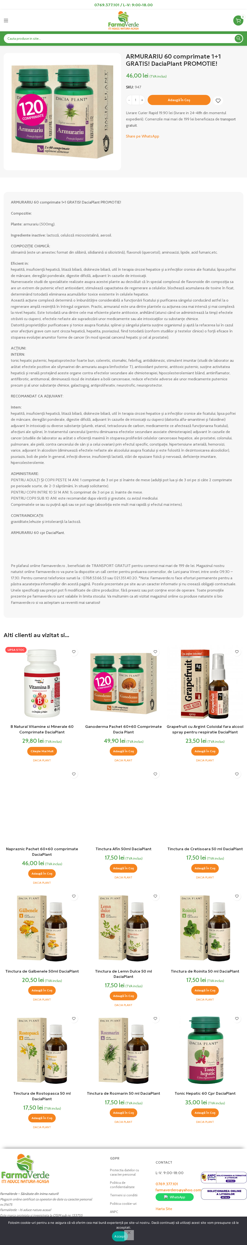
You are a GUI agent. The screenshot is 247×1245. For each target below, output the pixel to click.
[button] (123, 751)
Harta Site (164, 1208)
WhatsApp (177, 1197)
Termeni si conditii (123, 1195)
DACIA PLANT (42, 760)
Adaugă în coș (179, 100)
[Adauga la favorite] (218, 100)
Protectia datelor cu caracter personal (124, 1172)
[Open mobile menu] (6, 20)
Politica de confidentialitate (122, 1184)
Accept (119, 1236)
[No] (129, 1235)
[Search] (238, 38)
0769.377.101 (167, 1184)
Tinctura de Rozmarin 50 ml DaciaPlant (123, 1093)
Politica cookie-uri (123, 1203)
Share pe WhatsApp (142, 136)
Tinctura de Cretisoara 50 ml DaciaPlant (205, 848)
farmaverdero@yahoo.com (178, 1190)
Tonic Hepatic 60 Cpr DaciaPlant (205, 1093)
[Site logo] (123, 20)
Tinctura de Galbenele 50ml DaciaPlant (42, 971)
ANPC (114, 1212)
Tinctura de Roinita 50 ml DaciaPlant (205, 971)
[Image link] (25, 1168)
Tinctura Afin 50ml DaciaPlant (123, 848)
